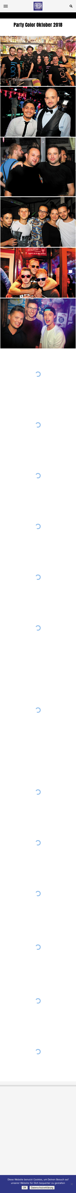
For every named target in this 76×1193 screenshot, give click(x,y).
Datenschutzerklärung (42, 1187)
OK (24, 1187)
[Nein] (71, 1184)
